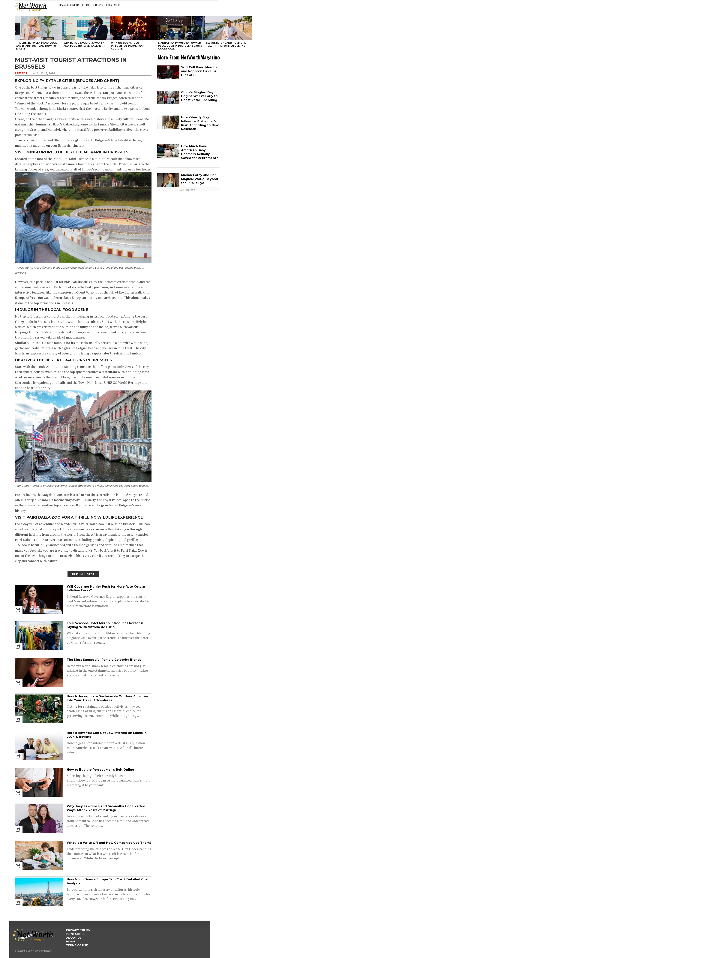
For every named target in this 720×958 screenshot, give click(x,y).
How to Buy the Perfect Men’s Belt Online (100, 769)
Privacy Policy (78, 930)
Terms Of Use (77, 945)
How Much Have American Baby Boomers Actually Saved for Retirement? (199, 152)
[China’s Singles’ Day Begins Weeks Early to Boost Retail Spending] (168, 103)
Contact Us (76, 934)
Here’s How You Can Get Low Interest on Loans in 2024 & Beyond (107, 735)
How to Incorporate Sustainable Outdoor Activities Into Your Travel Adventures (107, 698)
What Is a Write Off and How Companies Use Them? (109, 843)
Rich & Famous (113, 5)
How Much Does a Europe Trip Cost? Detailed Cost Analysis (107, 881)
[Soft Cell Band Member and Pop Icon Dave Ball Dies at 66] (168, 78)
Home (70, 941)
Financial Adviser (69, 5)
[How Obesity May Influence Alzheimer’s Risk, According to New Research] (168, 128)
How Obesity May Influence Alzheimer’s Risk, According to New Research (200, 123)
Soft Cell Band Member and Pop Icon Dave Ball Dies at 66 (200, 71)
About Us (74, 937)
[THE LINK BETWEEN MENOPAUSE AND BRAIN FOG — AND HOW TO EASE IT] (38, 28)
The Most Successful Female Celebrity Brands (104, 659)
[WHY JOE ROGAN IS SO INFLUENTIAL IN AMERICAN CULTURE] (133, 28)
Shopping (97, 5)
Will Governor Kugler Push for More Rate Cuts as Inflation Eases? (106, 588)
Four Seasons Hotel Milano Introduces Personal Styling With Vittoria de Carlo (105, 625)
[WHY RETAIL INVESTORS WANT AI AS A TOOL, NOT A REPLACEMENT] (86, 28)
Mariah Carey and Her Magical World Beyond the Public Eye (199, 179)
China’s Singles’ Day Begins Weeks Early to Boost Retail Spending (199, 96)
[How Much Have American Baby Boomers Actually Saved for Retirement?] (168, 156)
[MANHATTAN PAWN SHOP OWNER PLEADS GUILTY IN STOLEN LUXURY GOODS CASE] (181, 28)
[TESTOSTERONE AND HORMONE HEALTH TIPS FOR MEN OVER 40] (228, 28)
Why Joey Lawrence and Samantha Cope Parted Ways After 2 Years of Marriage (106, 808)
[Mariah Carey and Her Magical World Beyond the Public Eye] (168, 186)
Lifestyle (86, 5)
